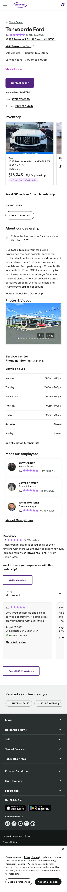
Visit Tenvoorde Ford (18, 46)
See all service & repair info (22, 443)
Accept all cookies (48, 881)
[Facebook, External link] (14, 823)
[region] (33, 868)
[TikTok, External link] (7, 823)
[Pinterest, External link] (32, 823)
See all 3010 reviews (21, 671)
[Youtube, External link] (20, 823)
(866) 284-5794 (21, 92)
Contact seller (20, 83)
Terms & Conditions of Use (16, 835)
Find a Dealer (16, 22)
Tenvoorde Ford (36, 552)
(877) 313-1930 (21, 99)
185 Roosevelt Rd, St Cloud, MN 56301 (32, 39)
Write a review (18, 580)
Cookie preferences (19, 881)
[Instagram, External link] (26, 823)
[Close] (63, 849)
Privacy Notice (9, 842)
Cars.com (11, 864)
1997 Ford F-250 (20, 703)
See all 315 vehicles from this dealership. (30, 194)
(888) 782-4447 (24, 106)
